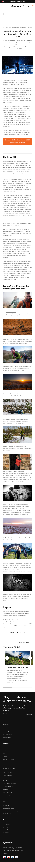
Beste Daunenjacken (8, 780)
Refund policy (6, 795)
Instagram (7, 827)
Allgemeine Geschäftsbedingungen (12, 811)
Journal (7, 832)
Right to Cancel (7, 813)
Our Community (12, 27)
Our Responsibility (7, 734)
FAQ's (4, 753)
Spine (18, 27)
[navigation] (7, 658)
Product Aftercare (7, 778)
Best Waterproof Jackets (9, 783)
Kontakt (5, 762)
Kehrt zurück (6, 750)
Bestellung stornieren (8, 759)
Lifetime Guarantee (8, 786)
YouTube (7, 829)
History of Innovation (8, 731)
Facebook (7, 824)
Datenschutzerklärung (8, 808)
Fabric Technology (7, 775)
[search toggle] (29, 6)
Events (6, 27)
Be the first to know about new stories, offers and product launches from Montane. (15, 708)
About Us (5, 729)
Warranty (5, 789)
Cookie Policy (6, 805)
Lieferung (5, 748)
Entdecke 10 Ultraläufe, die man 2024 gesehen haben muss (17, 141)
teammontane (23, 27)
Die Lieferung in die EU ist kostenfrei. (17, 1)
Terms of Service (7, 792)
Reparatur (5, 756)
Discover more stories (24, 642)
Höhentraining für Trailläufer (17, 668)
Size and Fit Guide (7, 772)
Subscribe (29, 714)
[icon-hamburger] (2, 6)
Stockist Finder (7, 737)
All (3, 27)
